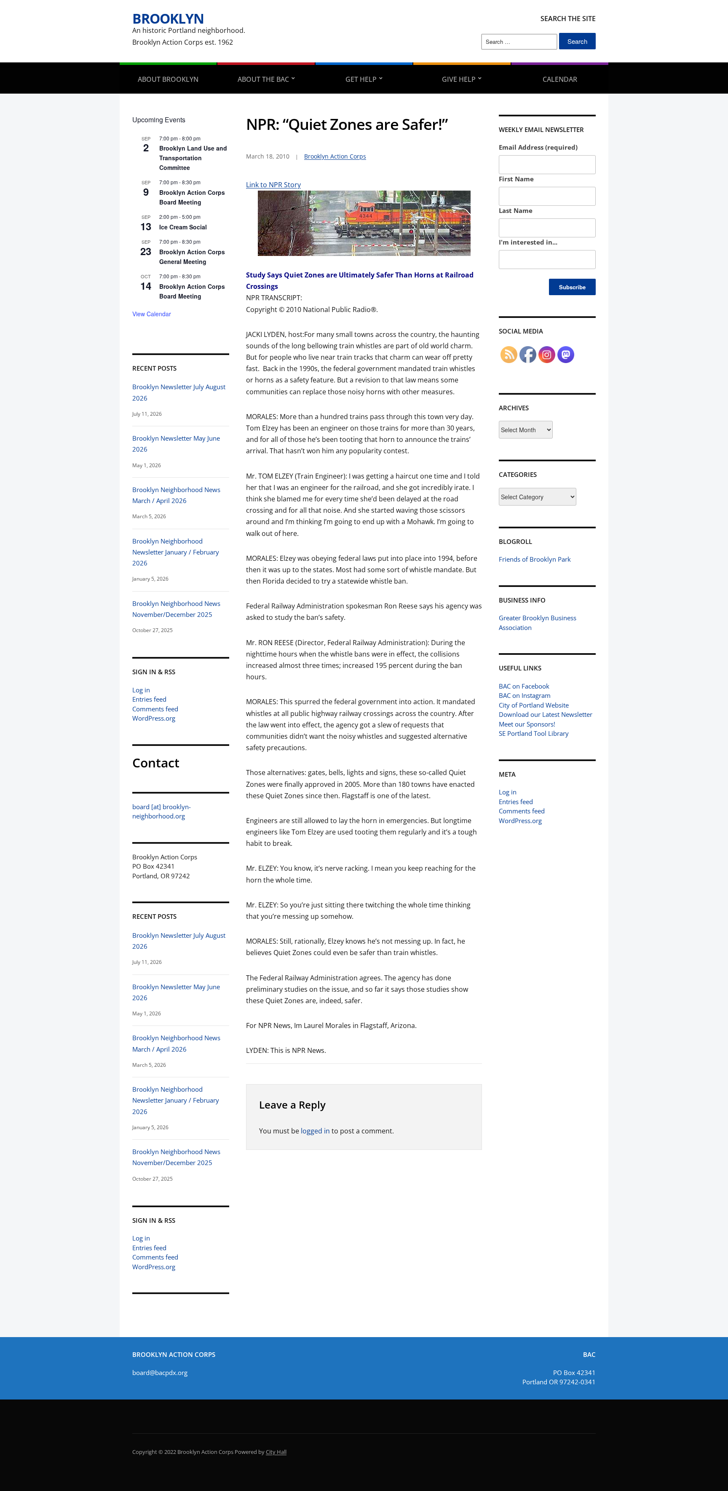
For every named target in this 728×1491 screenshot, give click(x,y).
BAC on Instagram (525, 695)
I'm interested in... (528, 242)
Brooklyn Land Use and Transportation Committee (193, 157)
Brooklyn (168, 18)
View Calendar (151, 314)
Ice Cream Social (183, 227)
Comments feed (155, 709)
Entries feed (149, 699)
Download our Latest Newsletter (545, 714)
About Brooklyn (168, 79)
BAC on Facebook (524, 686)
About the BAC (263, 79)
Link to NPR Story (273, 184)
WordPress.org (153, 718)
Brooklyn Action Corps (335, 156)
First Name (516, 179)
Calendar (560, 79)
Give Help (459, 79)
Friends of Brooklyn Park (535, 559)
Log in (141, 690)
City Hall (276, 1452)
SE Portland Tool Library (534, 733)
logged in (315, 1131)
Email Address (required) (538, 147)
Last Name (516, 210)
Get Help (361, 79)
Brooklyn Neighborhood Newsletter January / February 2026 (175, 552)
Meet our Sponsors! (527, 724)
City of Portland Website (534, 705)
